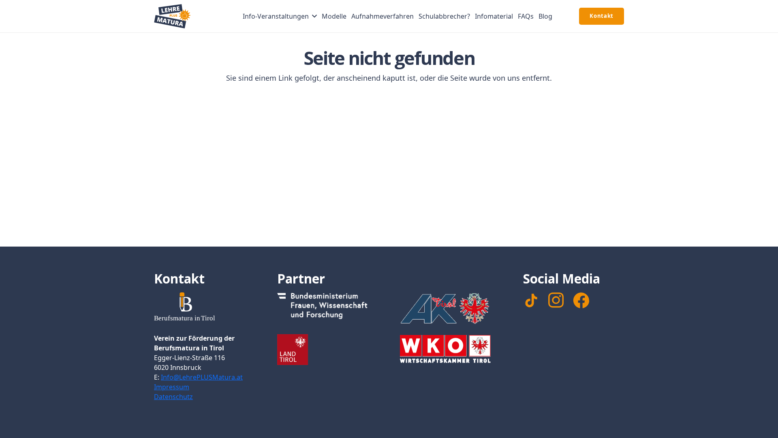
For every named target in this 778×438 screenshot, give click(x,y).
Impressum (171, 386)
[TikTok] (531, 300)
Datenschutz (173, 396)
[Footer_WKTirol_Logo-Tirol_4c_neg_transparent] (450, 350)
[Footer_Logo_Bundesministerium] (327, 307)
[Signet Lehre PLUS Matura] (172, 16)
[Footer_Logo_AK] (450, 308)
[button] (314, 16)
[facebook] (581, 300)
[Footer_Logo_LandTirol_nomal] (327, 349)
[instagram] (556, 300)
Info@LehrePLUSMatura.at (202, 377)
